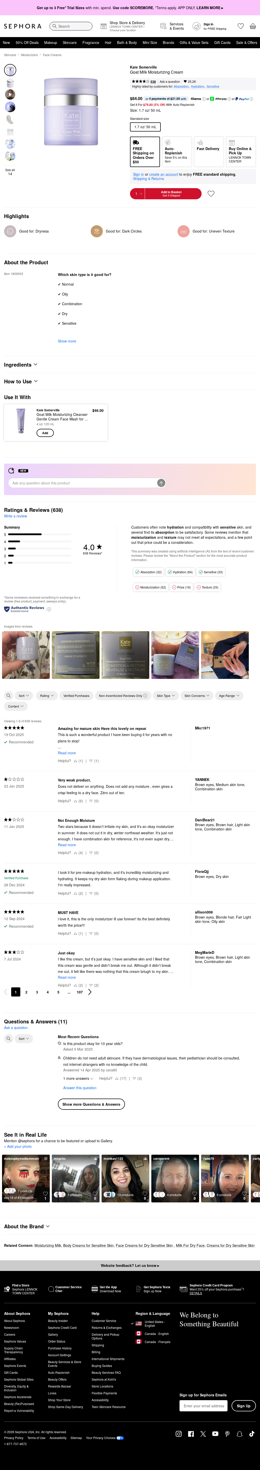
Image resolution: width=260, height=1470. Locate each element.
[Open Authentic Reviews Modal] (49, 609)
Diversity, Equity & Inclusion (16, 1388)
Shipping (98, 1345)
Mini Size (150, 42)
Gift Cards (222, 42)
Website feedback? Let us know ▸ (130, 1265)
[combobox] (71, 26)
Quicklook (16, 422)
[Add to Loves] (211, 193)
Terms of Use (36, 1437)
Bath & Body (127, 42)
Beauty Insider (58, 1320)
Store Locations (102, 1386)
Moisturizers (29, 55)
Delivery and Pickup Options (105, 1336)
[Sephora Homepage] (22, 26)
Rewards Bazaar (59, 1386)
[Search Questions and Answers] (8, 1038)
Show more (67, 341)
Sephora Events (15, 1365)
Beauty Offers (57, 1379)
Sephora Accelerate (17, 1397)
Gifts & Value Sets (194, 42)
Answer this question (79, 1087)
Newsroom (11, 1327)
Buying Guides (102, 1365)
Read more (67, 752)
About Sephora (14, 1320)
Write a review (15, 515)
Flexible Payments (104, 1393)
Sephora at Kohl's (104, 1379)
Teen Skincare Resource (109, 1406)
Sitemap (76, 1437)
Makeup (50, 42)
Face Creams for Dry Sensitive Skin (145, 1245)
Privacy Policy (13, 1437)
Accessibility (100, 1400)
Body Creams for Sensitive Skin (88, 1245)
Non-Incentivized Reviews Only (120, 695)
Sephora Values (15, 1341)
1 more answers (76, 1078)
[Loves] (241, 26)
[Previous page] (5, 992)
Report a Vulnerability (19, 1410)
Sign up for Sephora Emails (203, 1395)
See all (10, 172)
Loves (52, 1393)
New (6, 42)
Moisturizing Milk (48, 1245)
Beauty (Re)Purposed (19, 1403)
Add (45, 433)
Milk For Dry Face (190, 1245)
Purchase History (60, 1348)
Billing (96, 1352)
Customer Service (104, 1320)
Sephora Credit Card (62, 1327)
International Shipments (108, 1359)
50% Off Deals (27, 42)
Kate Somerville (143, 67)
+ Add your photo (18, 1146)
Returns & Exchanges (107, 1327)
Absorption (181, 86)
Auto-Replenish (59, 1372)
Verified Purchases (76, 695)
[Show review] (26, 655)
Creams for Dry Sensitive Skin (231, 1245)
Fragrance (91, 42)
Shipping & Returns (148, 178)
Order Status (56, 1341)
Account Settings (59, 1355)
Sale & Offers (246, 42)
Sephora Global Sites (19, 1379)
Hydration (197, 86)
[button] (204, 99)
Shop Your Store (59, 1400)
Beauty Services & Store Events (64, 1364)
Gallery (53, 1334)
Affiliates (10, 1359)
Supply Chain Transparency (13, 1350)
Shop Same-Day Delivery (65, 1406)
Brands (168, 42)
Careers (9, 1334)
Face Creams (52, 55)
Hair (108, 42)
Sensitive (213, 86)
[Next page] (89, 992)
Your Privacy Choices (101, 1437)
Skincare (70, 42)
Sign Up (244, 1405)
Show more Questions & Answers (91, 1104)
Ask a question (170, 81)
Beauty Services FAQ (106, 1372)
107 (80, 991)
